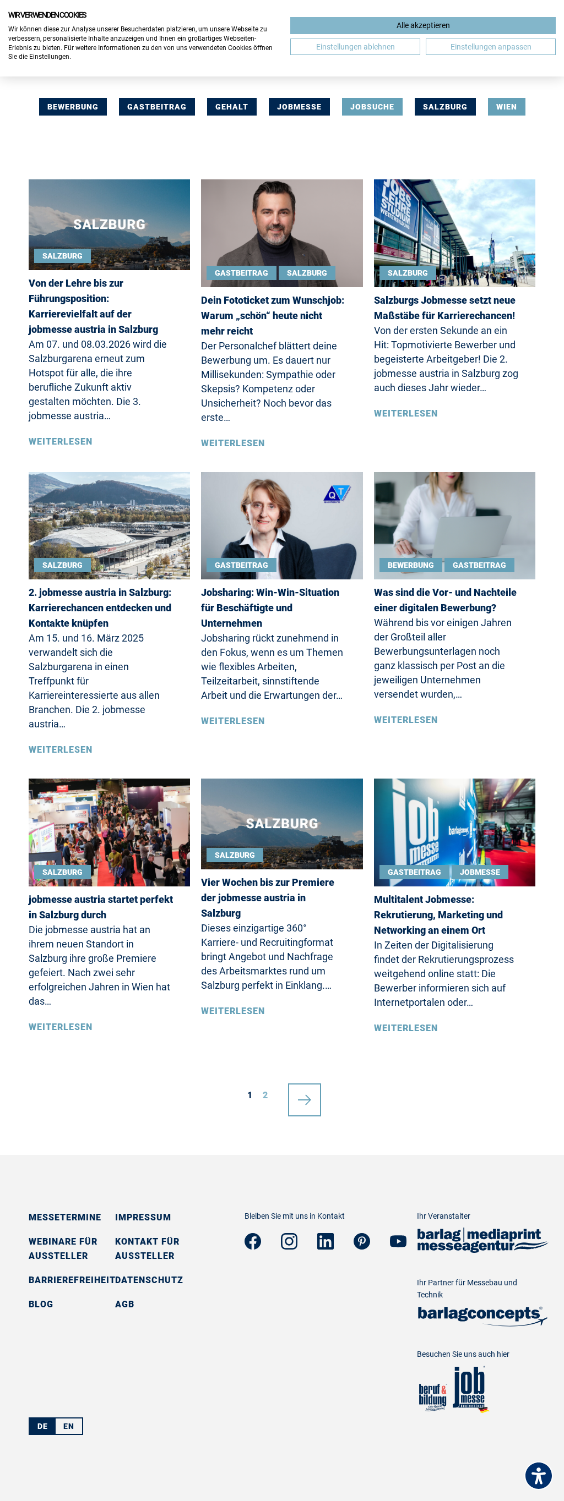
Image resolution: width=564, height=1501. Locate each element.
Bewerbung (73, 106)
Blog (41, 1304)
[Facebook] (253, 1246)
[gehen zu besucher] (432, 1410)
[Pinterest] (362, 1246)
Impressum (143, 1217)
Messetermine (65, 1217)
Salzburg (445, 106)
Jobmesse (299, 106)
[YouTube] (398, 1244)
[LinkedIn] (325, 1246)
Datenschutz (149, 1280)
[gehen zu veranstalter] (483, 1249)
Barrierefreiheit (72, 1280)
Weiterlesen (61, 441)
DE (42, 1426)
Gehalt (231, 106)
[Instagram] (289, 1246)
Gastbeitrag (157, 106)
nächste (305, 1095)
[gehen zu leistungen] (483, 1323)
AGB (124, 1304)
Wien (506, 106)
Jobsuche (372, 106)
